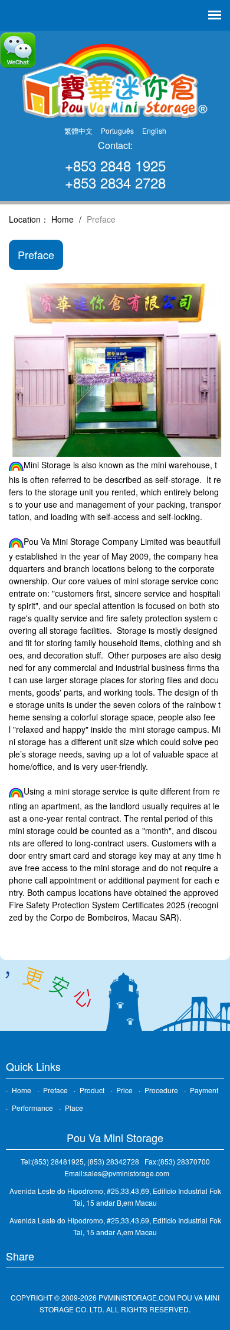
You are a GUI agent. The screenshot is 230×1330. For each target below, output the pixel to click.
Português (117, 130)
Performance (32, 1108)
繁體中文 (78, 130)
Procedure (161, 1090)
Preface (55, 1090)
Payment (204, 1090)
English (154, 130)
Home (62, 219)
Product (92, 1090)
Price (124, 1090)
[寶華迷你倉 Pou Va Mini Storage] (115, 79)
